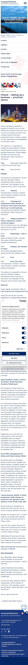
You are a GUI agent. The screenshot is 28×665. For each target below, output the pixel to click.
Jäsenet (4, 45)
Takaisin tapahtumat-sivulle (12, 601)
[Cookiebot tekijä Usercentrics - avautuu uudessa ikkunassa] (19, 301)
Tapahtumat (5, 53)
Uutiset (4, 49)
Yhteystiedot (6, 58)
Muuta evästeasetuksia (11, 637)
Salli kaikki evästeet (14, 353)
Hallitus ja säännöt (9, 62)
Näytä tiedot (20, 349)
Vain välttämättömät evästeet (14, 362)
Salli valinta (14, 358)
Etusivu (3, 35)
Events (8, 35)
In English (5, 67)
